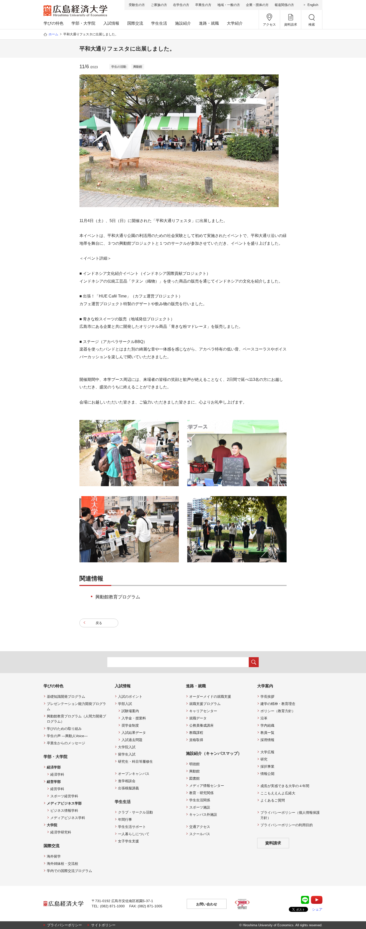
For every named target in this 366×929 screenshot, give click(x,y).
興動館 (194, 771)
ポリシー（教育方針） (277, 711)
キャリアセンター (203, 711)
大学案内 (265, 686)
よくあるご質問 (272, 800)
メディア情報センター (206, 786)
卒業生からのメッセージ (66, 743)
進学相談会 (126, 781)
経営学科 (57, 789)
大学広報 (267, 752)
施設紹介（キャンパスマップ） (214, 753)
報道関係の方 (284, 5)
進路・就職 (209, 23)
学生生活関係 (199, 800)
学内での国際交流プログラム (69, 871)
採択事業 (267, 766)
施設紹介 (183, 23)
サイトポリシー (103, 925)
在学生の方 (181, 5)
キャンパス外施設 (203, 814)
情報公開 (267, 774)
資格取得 (196, 740)
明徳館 (194, 764)
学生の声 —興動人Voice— (67, 736)
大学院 (52, 825)
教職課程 (196, 733)
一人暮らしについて (133, 834)
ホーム (53, 34)
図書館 (194, 778)
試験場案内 (130, 711)
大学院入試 (126, 747)
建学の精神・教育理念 (277, 704)
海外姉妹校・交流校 (62, 864)
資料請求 (273, 843)
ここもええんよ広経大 (277, 793)
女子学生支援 (128, 841)
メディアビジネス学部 (64, 803)
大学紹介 (235, 23)
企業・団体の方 (257, 5)
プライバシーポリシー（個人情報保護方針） (290, 815)
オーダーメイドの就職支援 (210, 696)
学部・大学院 (83, 23)
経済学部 (54, 767)
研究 (263, 759)
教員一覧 (267, 733)
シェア (317, 909)
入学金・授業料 (134, 718)
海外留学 (54, 856)
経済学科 (57, 774)
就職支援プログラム (205, 704)
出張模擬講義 (128, 788)
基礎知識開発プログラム (66, 696)
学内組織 (267, 725)
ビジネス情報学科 (64, 811)
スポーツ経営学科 (64, 796)
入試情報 (111, 23)
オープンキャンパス (133, 774)
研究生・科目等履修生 (135, 761)
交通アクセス (199, 827)
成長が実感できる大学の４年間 (284, 786)
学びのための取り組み (64, 729)
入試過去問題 (132, 740)
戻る (99, 623)
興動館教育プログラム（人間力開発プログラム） (76, 718)
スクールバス (199, 834)
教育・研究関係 (201, 793)
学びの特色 (53, 23)
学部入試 (125, 704)
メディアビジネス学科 (67, 818)
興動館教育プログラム (117, 596)
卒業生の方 (203, 5)
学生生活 (159, 23)
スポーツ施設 (199, 807)
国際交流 (135, 23)
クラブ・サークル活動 (135, 812)
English (312, 5)
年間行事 (125, 819)
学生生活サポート (132, 827)
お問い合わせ (206, 904)
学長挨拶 (267, 696)
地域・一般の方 (228, 5)
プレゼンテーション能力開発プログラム (76, 706)
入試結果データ (134, 733)
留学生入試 (126, 754)
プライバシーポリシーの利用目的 (286, 825)
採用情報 (267, 740)
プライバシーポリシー (64, 925)
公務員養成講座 (201, 725)
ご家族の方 (159, 5)
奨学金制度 (130, 725)
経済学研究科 (60, 832)
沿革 (263, 718)
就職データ (198, 718)
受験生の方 (137, 5)
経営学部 (54, 782)
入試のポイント (130, 696)
